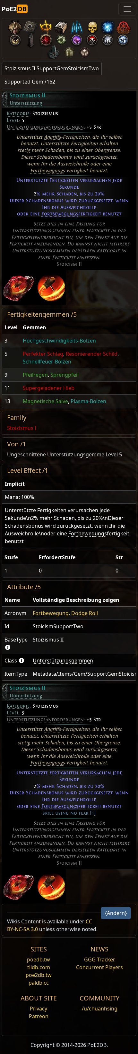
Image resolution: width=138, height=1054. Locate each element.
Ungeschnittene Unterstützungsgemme (55, 454)
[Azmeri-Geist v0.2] (107, 26)
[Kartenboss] (15, 38)
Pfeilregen (35, 374)
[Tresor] (61, 26)
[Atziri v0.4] (15, 26)
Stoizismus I (21, 428)
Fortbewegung (51, 613)
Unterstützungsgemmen (63, 660)
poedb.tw (38, 959)
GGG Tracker (99, 959)
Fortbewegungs (47, 171)
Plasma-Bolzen (88, 401)
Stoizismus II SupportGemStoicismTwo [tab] (51, 68)
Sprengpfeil (64, 374)
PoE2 (14, 9)
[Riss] (76, 38)
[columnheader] (11, 327)
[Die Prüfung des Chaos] (84, 51)
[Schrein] (46, 26)
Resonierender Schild (91, 353)
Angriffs (52, 137)
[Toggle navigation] (127, 9)
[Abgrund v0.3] (61, 38)
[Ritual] (92, 38)
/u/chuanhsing (99, 1008)
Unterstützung (26, 103)
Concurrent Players (99, 967)
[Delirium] (107, 38)
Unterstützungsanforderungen (45, 127)
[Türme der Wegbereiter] (30, 38)
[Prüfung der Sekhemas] (69, 51)
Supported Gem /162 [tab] (29, 81)
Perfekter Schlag (43, 353)
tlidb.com (38, 967)
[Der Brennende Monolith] (53, 51)
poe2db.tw (39, 975)
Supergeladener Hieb (48, 388)
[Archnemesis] (92, 26)
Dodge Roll (84, 613)
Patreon (38, 1016)
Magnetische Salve (45, 401)
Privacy (38, 1008)
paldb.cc (39, 982)
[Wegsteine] (30, 26)
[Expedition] (123, 38)
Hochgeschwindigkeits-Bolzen (59, 340)
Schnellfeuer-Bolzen (47, 361)
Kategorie (18, 113)
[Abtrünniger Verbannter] (123, 26)
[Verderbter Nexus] (46, 38)
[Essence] (76, 26)
